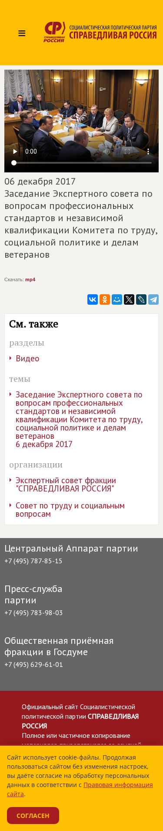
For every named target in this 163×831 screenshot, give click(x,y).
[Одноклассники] (105, 299)
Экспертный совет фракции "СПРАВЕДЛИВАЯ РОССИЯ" (66, 484)
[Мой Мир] (117, 299)
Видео (28, 358)
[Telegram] (153, 299)
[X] (129, 299)
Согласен (33, 815)
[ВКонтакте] (92, 299)
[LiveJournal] (141, 299)
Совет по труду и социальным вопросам (70, 509)
